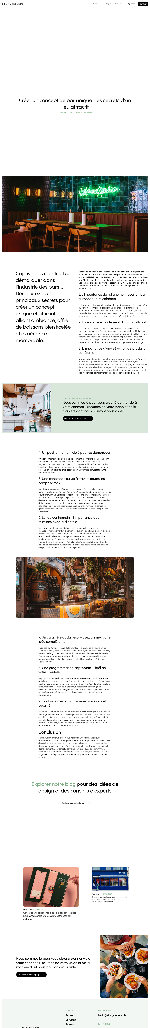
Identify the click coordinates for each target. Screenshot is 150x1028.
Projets (108, 4)
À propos (131, 4)
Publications (119, 4)
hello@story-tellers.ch (112, 1015)
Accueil (70, 1015)
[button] (96, 4)
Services (70, 1020)
